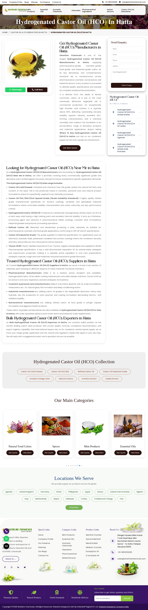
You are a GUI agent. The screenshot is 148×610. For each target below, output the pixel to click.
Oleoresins (75, 10)
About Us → (10, 559)
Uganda (8, 491)
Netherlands (40, 498)
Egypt (87, 491)
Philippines (73, 491)
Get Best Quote (70, 148)
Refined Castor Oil (86, 371)
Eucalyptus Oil (92, 551)
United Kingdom (26, 491)
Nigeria (140, 491)
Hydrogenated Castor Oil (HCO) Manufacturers (34, 172)
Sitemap (34, 2)
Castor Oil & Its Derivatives (127, 10)
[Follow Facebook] (5, 567)
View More (27, 453)
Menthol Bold (92, 543)
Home (4, 2)
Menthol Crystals (93, 535)
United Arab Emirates (120, 491)
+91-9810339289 (110, 2)
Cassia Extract (112, 378)
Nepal (56, 498)
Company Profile (15, 2)
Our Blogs (42, 551)
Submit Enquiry (127, 85)
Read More (74, 507)
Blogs (27, 2)
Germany (45, 491)
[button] (66, 465)
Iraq (26, 498)
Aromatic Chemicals (57, 10)
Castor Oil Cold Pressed (31, 371)
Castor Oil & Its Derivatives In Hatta (29, 32)
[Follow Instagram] (11, 567)
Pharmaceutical (69, 554)
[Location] (113, 541)
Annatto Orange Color (40, 378)
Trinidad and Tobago (103, 498)
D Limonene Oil (92, 555)
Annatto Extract (89, 378)
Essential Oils (44, 10)
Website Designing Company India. (114, 607)
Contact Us (56, 2)
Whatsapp (16, 89)
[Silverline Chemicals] (16, 10)
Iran (121, 498)
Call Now (38, 89)
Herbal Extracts (110, 10)
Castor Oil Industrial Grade (115, 371)
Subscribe (127, 598)
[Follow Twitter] (18, 567)
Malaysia (70, 498)
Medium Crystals (93, 547)
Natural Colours (66, 378)
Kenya (100, 491)
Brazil (58, 491)
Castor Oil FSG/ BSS (60, 371)
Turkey (84, 498)
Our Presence (45, 2)
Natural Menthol (93, 539)
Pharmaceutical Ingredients (89, 10)
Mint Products (31, 10)
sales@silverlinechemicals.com (133, 2)
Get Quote (13, 453)
